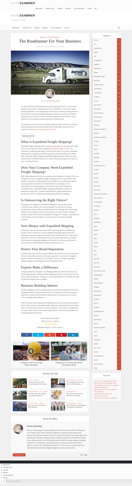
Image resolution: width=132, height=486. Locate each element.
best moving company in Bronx (44, 129)
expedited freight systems (60, 149)
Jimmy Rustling (51, 46)
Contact (89, 8)
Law (40, 391)
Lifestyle (60, 8)
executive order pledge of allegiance (106, 398)
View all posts (19, 455)
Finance (30, 380)
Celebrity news (49, 8)
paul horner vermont (101, 396)
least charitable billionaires (103, 394)
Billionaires (38, 8)
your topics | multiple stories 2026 (105, 381)
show (31, 136)
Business (68, 8)
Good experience (79, 8)
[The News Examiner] (23, 3)
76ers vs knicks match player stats (105, 383)
